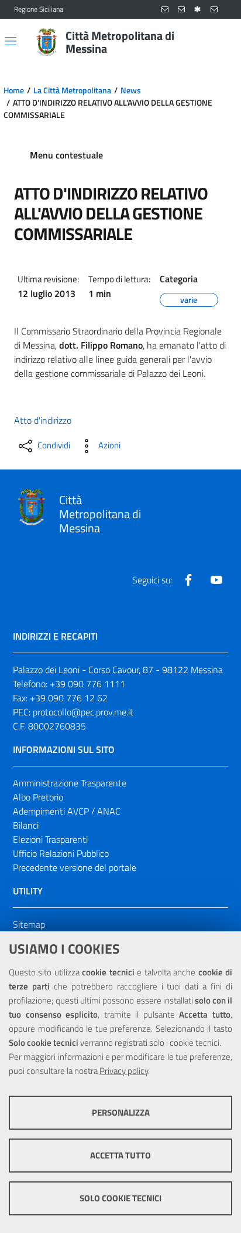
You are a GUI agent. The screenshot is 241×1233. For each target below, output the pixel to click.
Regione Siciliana (38, 9)
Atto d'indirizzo (42, 420)
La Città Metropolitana (72, 90)
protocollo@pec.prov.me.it (83, 712)
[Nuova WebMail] (164, 9)
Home (14, 90)
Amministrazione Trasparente (69, 783)
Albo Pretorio (38, 797)
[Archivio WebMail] (181, 9)
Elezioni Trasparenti (50, 839)
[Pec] (214, 9)
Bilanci (26, 825)
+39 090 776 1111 (87, 684)
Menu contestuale (66, 155)
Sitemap (29, 924)
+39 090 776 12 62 (69, 698)
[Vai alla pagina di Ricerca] (220, 42)
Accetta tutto (120, 1155)
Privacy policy (123, 1070)
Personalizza (121, 1112)
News (130, 90)
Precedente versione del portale (74, 867)
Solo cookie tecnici (120, 1198)
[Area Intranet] (197, 9)
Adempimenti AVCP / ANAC (66, 811)
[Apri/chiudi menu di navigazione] (11, 41)
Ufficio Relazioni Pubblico (61, 853)
